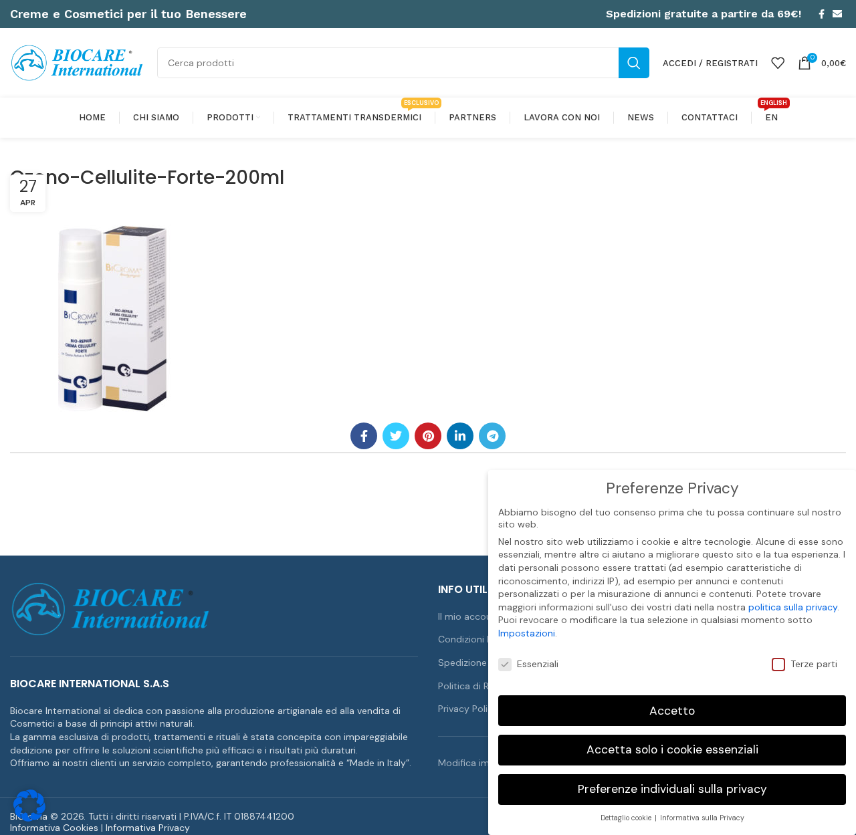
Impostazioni (526, 633)
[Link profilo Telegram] (492, 436)
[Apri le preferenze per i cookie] (29, 818)
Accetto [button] (672, 710)
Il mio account (469, 616)
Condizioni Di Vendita (485, 639)
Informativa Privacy (148, 828)
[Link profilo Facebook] (822, 14)
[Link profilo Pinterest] (428, 436)
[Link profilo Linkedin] (460, 436)
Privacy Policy (468, 709)
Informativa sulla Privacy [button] (702, 818)
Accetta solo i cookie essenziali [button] (672, 749)
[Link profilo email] (837, 14)
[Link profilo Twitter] (396, 436)
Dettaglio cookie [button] (627, 818)
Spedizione (462, 663)
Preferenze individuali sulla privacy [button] (672, 789)
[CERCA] (634, 62)
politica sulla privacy (792, 607)
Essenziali (537, 664)
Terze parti (813, 664)
